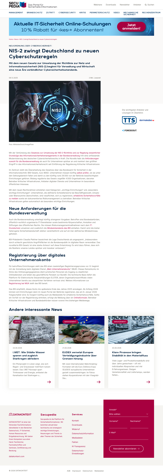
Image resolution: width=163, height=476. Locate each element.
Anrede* (113, 409)
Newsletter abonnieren (124, 448)
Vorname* (113, 421)
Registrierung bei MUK (19, 283)
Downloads (111, 4)
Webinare (98, 4)
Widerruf (76, 429)
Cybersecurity (67, 13)
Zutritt (50, 13)
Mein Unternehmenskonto (58, 269)
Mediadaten (77, 438)
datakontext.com (16, 456)
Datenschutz (88, 471)
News (16, 39)
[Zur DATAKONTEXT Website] (21, 414)
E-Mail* (112, 432)
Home (11, 39)
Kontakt (75, 420)
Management (16, 13)
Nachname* (135, 421)
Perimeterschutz (100, 13)
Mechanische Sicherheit (131, 14)
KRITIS (82, 13)
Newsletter (125, 4)
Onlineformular (80, 297)
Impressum (76, 471)
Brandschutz (34, 13)
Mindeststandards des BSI (59, 228)
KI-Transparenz (78, 446)
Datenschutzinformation (83, 433)
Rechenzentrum (151, 13)
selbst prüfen (83, 173)
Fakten (75, 442)
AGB (68, 471)
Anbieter (137, 4)
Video (116, 13)
